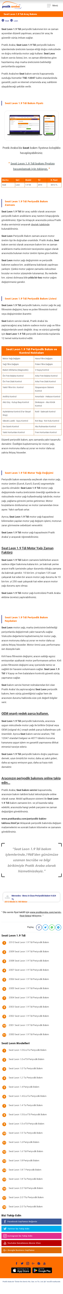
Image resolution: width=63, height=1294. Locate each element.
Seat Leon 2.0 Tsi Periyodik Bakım (26, 1207)
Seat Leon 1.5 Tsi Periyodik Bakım (26, 1133)
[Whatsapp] (52, 927)
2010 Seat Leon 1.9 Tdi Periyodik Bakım (29, 942)
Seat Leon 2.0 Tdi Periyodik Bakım (26, 1188)
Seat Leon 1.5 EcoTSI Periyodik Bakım (28, 1114)
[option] (31, 897)
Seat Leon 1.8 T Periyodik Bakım (25, 1170)
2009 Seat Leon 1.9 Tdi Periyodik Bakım (29, 952)
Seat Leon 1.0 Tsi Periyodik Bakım (26, 1068)
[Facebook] (39, 927)
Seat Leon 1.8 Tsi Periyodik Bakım (26, 1179)
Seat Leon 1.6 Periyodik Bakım (24, 1142)
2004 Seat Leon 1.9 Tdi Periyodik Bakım (29, 998)
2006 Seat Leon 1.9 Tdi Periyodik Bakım (29, 979)
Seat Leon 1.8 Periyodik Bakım (24, 1161)
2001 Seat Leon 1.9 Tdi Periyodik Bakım (29, 1025)
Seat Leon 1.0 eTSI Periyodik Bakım (26, 1059)
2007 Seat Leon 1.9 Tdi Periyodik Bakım (29, 970)
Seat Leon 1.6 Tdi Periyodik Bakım (26, 1151)
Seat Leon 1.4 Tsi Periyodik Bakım (26, 1105)
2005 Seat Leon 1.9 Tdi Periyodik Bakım (29, 988)
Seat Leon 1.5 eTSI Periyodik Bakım (26, 1124)
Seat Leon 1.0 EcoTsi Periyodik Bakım (27, 1050)
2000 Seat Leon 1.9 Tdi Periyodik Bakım (29, 1034)
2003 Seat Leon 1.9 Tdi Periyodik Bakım (29, 1007)
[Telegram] (58, 927)
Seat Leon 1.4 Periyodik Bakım (24, 1087)
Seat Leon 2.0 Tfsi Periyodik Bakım (26, 1197)
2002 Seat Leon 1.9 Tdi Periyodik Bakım (29, 1016)
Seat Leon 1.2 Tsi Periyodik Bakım (26, 1078)
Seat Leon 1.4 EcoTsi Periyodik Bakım (27, 1096)
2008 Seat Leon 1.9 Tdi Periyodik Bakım (29, 961)
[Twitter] (45, 927)
